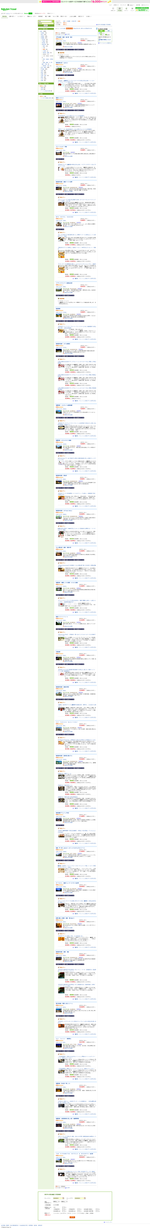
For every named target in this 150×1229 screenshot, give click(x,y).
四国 (42, 77)
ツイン (74, 1213)
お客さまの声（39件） (61, 725)
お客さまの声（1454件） (61, 759)
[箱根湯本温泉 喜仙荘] (80, 481)
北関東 (42, 36)
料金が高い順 (77, 28)
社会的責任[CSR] (24, 1225)
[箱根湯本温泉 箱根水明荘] (80, 692)
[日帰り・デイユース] (69, 49)
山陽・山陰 (43, 75)
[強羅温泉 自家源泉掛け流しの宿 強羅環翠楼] (78, 1124)
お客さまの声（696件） (61, 690)
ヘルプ (110, 5)
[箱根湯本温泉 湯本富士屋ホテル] (80, 761)
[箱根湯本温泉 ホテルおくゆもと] (80, 516)
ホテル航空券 (106, 34)
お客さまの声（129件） (61, 220)
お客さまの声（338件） (61, 620)
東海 (42, 72)
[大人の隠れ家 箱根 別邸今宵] (78, 553)
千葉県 (43, 41)
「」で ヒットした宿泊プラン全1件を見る (85, 93)
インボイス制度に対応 (46, 98)
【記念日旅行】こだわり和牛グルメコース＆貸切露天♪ (71, 115)
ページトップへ (108, 1222)
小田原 (44, 51)
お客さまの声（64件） (61, 1042)
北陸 (42, 70)
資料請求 (40, 1225)
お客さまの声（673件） (61, 886)
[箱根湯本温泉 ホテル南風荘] (80, 349)
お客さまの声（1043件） (61, 444)
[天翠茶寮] (78, 657)
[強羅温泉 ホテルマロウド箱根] (78, 446)
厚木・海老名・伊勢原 (48, 59)
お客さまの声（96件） (61, 816)
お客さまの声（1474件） (61, 185)
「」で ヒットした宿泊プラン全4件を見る (85, 400)
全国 (64, 21)
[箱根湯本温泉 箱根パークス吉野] (80, 187)
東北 (42, 34)
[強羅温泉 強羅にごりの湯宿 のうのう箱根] (78, 588)
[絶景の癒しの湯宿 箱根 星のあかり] (79, 924)
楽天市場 (138, 5)
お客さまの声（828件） (61, 955)
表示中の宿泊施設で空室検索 (104, 24)
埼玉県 (43, 39)
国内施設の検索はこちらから (105, 40)
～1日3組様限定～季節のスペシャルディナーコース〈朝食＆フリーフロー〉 (76, 1068)
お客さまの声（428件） (61, 1122)
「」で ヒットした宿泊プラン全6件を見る (85, 278)
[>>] (97, 29)
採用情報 (31, 1225)
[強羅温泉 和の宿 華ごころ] (78, 1089)
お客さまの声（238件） (61, 1087)
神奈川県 (74, 21)
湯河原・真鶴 (46, 52)
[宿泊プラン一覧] (60, 49)
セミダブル (63, 1213)
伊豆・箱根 (43, 67)
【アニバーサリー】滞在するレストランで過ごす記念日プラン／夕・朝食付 (76, 1171)
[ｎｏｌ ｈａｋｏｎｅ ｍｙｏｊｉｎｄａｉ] (79, 727)
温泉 (42, 89)
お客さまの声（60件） (61, 1157)
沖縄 (42, 80)
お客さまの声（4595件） (61, 409)
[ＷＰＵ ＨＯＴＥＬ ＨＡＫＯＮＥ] (78, 222)
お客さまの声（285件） (61, 286)
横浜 (44, 46)
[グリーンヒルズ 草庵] (72, 152)
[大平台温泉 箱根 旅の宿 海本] (79, 43)
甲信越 (42, 69)
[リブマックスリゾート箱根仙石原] (79, 288)
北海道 (42, 33)
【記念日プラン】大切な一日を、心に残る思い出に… (71, 936)
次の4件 (68, 34)
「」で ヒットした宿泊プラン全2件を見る (85, 142)
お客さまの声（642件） (61, 921)
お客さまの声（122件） (61, 41)
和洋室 (91, 1213)
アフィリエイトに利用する (105, 43)
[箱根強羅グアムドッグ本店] (78, 818)
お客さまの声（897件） (61, 1007)
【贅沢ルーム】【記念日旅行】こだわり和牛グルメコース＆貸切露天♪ (75, 129)
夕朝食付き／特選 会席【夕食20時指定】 (68, 797)
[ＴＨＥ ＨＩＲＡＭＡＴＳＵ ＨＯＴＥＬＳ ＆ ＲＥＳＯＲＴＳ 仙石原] (72, 1159)
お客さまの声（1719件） (61, 312)
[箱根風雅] (78, 314)
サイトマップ (123, 5)
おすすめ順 (62, 28)
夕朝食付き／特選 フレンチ (64, 773)
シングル (57, 1213)
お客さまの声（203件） (61, 101)
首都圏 (68, 21)
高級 (42, 87)
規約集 (35, 1225)
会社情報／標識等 (5, 1225)
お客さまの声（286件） (61, 479)
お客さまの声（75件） (61, 150)
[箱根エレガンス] (79, 103)
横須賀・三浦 (46, 65)
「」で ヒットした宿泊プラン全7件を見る (85, 808)
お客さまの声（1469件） (61, 851)
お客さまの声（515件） (61, 551)
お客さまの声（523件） (61, 655)
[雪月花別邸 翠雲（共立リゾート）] (78, 1009)
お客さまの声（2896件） (61, 514)
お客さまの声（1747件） (61, 347)
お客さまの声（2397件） (61, 586)
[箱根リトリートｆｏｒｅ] (78, 622)
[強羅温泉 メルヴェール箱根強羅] (78, 411)
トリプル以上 (81, 1213)
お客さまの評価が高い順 (86, 28)
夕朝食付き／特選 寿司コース (65, 785)
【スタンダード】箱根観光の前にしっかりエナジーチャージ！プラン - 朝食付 (77, 264)
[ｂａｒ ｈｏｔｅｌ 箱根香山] (79, 1044)
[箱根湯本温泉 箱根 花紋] (80, 957)
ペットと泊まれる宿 (45, 90)
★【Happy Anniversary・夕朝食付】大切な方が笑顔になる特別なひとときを (77, 739)
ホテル (103, 33)
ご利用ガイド (116, 5)
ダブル (69, 1213)
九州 (42, 78)
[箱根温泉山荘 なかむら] (79, 68)
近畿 (42, 74)
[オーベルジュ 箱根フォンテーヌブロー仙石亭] (79, 888)
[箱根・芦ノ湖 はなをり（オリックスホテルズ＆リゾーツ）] (79, 853)
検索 (72, 1217)
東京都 (43, 42)
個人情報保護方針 (14, 1225)
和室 (87, 1213)
